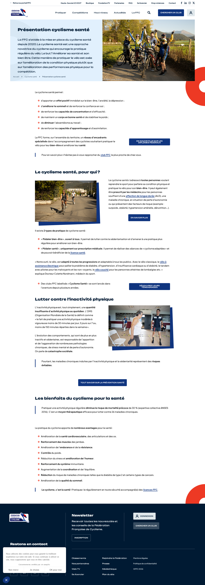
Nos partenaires (80, 563)
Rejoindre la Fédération (114, 558)
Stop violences (157, 3)
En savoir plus (139, 218)
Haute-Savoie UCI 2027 (71, 3)
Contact (172, 3)
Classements (79, 558)
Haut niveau (101, 12)
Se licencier (142, 3)
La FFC (136, 12)
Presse (106, 563)
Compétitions (80, 12)
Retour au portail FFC (22, 3)
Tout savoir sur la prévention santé (102, 383)
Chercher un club (171, 13)
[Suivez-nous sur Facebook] (181, 3)
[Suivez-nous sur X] (194, 3)
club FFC (105, 154)
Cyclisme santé (31, 77)
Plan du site (108, 574)
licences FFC (150, 489)
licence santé (77, 252)
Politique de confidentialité (145, 563)
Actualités (120, 12)
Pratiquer (60, 12)
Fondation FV (104, 3)
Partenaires (119, 3)
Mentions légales (140, 558)
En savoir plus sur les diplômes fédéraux (149, 142)
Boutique (90, 3)
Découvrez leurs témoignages (149, 286)
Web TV (76, 569)
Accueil (16, 77)
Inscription (81, 538)
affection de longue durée (140, 195)
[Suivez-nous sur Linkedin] (185, 3)
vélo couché (102, 269)
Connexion (146, 516)
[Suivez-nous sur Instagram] (189, 3)
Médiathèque (109, 569)
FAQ (131, 3)
